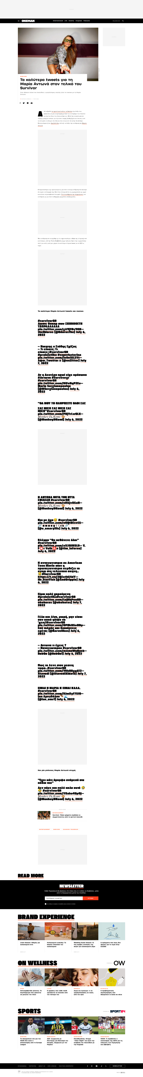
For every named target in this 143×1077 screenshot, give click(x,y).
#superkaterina (69, 355)
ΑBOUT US (42, 1066)
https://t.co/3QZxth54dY (57, 577)
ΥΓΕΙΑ (22, 988)
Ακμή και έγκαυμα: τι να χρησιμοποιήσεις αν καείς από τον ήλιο (83, 992)
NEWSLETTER (117, 1066)
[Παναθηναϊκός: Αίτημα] (85, 1025)
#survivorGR (47, 321)
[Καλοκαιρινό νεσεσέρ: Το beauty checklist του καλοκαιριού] (58, 931)
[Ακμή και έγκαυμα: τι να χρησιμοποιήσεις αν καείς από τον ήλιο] (85, 977)
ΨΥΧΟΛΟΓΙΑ (104, 988)
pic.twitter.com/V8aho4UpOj (59, 793)
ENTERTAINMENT (44, 829)
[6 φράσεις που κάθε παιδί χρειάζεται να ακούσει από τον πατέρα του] (58, 977)
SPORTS (29, 1011)
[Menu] (18, 21)
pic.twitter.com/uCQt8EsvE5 (59, 523)
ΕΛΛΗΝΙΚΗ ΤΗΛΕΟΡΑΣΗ (70, 829)
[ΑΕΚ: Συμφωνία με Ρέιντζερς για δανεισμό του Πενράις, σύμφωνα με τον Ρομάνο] (58, 1025)
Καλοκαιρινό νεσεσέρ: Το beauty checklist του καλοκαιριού (56, 944)
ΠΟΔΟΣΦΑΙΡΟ (51, 1036)
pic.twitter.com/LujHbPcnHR (59, 600)
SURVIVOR (23, 76)
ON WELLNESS (37, 963)
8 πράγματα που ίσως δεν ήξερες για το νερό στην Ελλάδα (111, 944)
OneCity (71, 20)
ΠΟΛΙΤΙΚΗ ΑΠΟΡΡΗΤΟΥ (66, 1066)
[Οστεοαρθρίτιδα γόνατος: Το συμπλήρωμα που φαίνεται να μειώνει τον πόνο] (31, 977)
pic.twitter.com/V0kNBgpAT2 (60, 671)
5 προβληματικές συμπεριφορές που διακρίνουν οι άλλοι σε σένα (111, 992)
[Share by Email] (31, 103)
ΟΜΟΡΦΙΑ (77, 988)
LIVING (49, 988)
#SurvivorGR (51, 574)
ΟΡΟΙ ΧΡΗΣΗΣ (52, 1066)
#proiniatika (47, 355)
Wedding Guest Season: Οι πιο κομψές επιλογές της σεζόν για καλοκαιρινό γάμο (84, 944)
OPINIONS (23, 1036)
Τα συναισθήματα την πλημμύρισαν (72, 194)
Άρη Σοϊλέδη (55, 123)
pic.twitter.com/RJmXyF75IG (59, 694)
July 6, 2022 (74, 420)
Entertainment (58, 20)
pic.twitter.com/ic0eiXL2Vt (58, 358)
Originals (79, 20)
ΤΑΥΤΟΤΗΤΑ (32, 1066)
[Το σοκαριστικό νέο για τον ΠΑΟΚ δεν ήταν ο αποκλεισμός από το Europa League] (31, 1025)
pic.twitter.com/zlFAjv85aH (59, 503)
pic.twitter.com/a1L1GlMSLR (59, 546)
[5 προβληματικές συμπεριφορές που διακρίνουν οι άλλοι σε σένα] (111, 977)
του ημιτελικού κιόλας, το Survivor (62, 111)
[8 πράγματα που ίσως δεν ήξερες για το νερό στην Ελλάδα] (111, 931)
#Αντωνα (44, 378)
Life (66, 20)
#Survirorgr (60, 378)
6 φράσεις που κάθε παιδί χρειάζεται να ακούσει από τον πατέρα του (57, 992)
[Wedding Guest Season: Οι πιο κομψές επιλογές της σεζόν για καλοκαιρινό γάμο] (85, 931)
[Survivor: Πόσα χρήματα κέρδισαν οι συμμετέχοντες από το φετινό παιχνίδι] (44, 815)
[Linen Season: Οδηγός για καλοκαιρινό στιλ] (31, 931)
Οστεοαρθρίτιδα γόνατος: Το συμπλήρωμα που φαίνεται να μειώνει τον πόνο (31, 992)
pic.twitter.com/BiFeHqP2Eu (59, 383)
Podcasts (87, 20)
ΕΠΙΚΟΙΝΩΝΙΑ (22, 1066)
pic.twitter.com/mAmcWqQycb (61, 651)
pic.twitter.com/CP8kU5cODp (60, 625)
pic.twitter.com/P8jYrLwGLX (59, 414)
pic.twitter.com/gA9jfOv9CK (59, 329)
